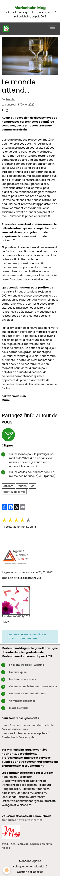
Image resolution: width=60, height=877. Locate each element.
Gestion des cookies (30, 872)
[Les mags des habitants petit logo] (11, 832)
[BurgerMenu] (52, 28)
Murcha (10, 99)
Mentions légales (30, 861)
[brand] (7, 28)
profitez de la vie (14, 492)
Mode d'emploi (18, 708)
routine (22, 486)
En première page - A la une (26, 665)
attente (8, 486)
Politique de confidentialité (30, 866)
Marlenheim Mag (30, 7)
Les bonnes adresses (22, 679)
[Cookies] (6, 870)
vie (32, 486)
